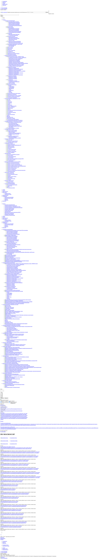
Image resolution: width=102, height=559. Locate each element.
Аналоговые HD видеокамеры (5, 427)
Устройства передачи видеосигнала (40, 427)
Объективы (24, 427)
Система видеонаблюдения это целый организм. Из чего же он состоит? (13, 416)
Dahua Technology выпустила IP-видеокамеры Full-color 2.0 (11, 408)
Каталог (4, 19)
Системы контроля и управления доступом (12, 98)
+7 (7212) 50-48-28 (3, 8)
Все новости (2, 405)
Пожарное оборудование (9, 180)
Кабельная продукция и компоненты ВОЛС (13, 161)
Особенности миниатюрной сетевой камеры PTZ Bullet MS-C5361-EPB (13, 414)
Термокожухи (84, 427)
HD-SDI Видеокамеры (12, 428)
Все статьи (2, 412)
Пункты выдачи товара (9, 198)
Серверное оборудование (9, 138)
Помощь (1, 539)
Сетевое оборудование (9, 210)
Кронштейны (68, 427)
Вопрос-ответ (5, 548)
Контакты (4, 227)
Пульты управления (78, 427)
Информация (2, 538)
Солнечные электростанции (10, 183)
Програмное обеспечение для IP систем (54, 427)
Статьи (4, 547)
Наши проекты (5, 191)
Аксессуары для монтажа (9, 172)
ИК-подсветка (63, 427)
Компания (2, 537)
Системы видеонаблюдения (10, 20)
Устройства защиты (90, 427)
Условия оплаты (8, 193)
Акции (4, 189)
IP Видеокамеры (19, 427)
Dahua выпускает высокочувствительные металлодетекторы (11, 410)
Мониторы (73, 427)
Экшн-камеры (14, 427)
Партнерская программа (9, 197)
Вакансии (6, 200)
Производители (5, 195)
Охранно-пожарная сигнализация (11, 55)
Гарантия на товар (8, 194)
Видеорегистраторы (30, 427)
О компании (5, 196)
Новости (6, 199)
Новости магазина (13, 402)
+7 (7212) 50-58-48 (3, 7)
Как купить (5, 192)
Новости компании (5, 402)
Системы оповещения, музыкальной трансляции (13, 121)
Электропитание (8, 153)
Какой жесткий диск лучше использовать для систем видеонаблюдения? (13, 418)
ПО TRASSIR (2, 431)
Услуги (4, 190)
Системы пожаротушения (9, 208)
